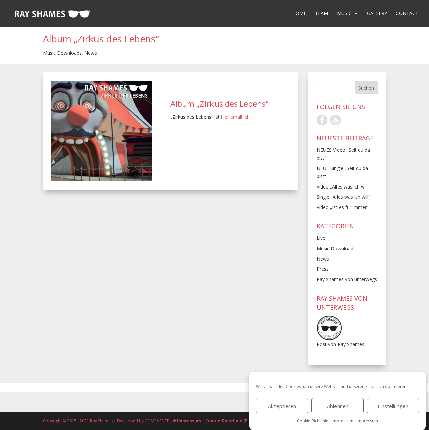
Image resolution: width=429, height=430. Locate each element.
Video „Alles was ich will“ (343, 186)
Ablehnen (337, 405)
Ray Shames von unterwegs (347, 279)
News (90, 53)
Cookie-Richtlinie (312, 421)
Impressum (342, 421)
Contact (407, 13)
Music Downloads (62, 53)
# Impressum (187, 421)
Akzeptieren (282, 405)
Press (323, 269)
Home (299, 13)
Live (321, 238)
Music (344, 13)
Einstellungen (393, 405)
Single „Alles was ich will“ (343, 197)
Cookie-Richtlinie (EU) (228, 421)
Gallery (377, 13)
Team (321, 13)
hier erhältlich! (236, 117)
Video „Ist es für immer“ (342, 207)
